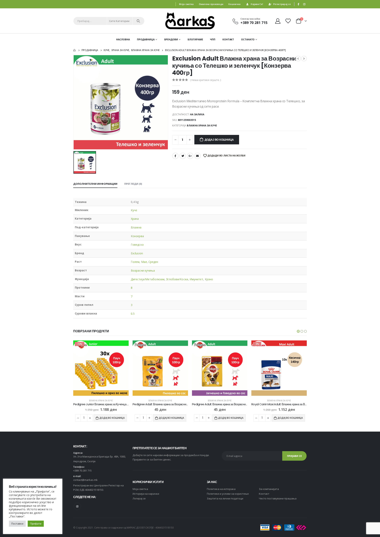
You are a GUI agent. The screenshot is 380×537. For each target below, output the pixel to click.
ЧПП (212, 39)
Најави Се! (257, 4)
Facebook (175, 156)
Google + (190, 156)
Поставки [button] (17, 523)
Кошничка (234, 4)
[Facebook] (298, 4)
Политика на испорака (221, 489)
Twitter (183, 156)
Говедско (137, 244)
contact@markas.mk (85, 480)
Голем (135, 262)
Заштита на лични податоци (225, 498)
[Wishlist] (288, 21)
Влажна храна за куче (202, 125)
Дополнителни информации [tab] (95, 184)
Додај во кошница (219, 140)
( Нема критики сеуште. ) (205, 80)
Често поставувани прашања (277, 498)
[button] (298, 331)
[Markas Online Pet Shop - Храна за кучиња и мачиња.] (190, 20)
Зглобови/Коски (177, 279)
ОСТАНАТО (248, 39)
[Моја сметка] (277, 21)
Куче (134, 210)
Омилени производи (211, 4)
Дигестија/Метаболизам (147, 279)
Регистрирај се (282, 4)
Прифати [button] (35, 523)
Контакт (228, 39)
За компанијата (269, 489)
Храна (135, 219)
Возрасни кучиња (143, 270)
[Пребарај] (138, 21)
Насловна (123, 39)
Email (197, 156)
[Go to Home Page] (74, 50)
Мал (144, 262)
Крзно (209, 279)
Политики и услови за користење (228, 493)
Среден (153, 262)
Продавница (146, 39)
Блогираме (195, 39)
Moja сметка (140, 489)
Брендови (171, 39)
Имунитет (196, 279)
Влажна (136, 227)
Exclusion (137, 253)
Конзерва (137, 236)
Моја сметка (186, 4)
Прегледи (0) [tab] (133, 184)
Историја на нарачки (146, 493)
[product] (101, 368)
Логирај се (139, 498)
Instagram (77, 506)
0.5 (133, 313)
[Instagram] (304, 4)
